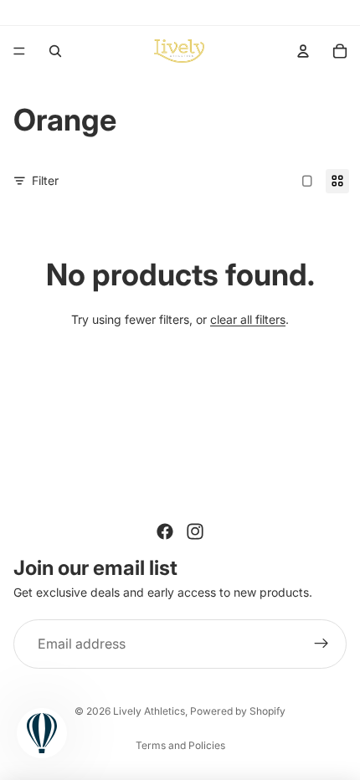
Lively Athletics (149, 711)
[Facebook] (165, 531)
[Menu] (19, 51)
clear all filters (247, 319)
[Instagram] (195, 531)
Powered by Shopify (237, 711)
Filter (45, 180)
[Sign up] (321, 644)
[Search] (55, 51)
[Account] (303, 51)
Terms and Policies (180, 745)
